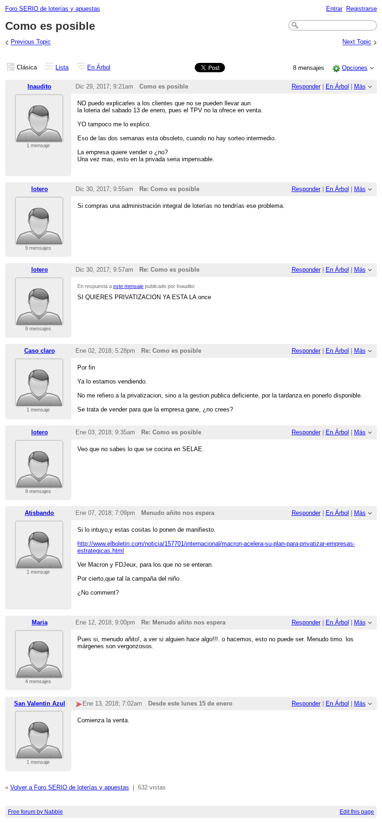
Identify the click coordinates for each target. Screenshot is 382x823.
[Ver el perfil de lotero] (39, 239)
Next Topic (356, 42)
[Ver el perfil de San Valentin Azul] (39, 753)
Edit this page (357, 812)
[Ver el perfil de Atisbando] (39, 563)
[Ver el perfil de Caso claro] (39, 401)
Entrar (334, 8)
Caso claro (39, 350)
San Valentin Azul (39, 703)
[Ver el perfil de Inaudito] (39, 136)
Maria (40, 622)
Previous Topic (31, 42)
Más (360, 86)
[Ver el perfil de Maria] (39, 672)
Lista (61, 67)
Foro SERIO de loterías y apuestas (52, 8)
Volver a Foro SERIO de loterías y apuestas (69, 787)
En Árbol (98, 67)
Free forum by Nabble (35, 812)
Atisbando (39, 512)
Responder (306, 86)
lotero (39, 188)
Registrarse (361, 8)
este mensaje (128, 286)
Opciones (355, 67)
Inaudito (39, 86)
